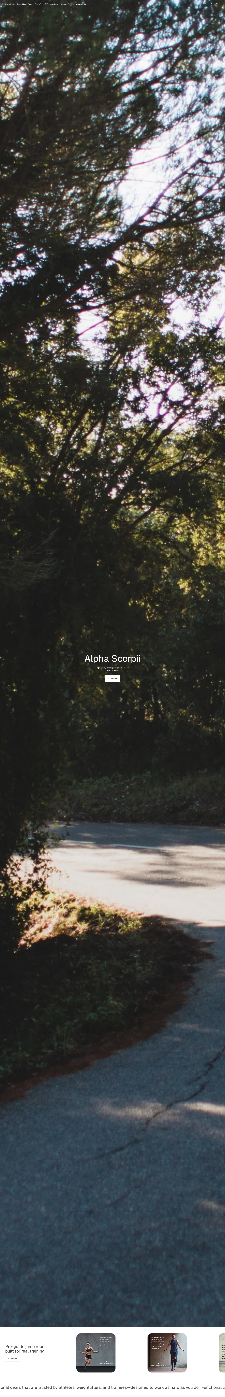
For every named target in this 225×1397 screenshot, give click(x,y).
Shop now (112, 678)
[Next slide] (217, 1353)
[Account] (211, 4)
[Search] (206, 4)
